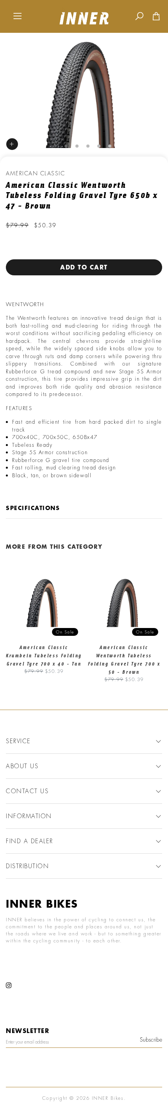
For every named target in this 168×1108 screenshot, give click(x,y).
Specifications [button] (33, 508)
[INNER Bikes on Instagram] (9, 985)
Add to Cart (84, 267)
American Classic (35, 173)
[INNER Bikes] (84, 15)
